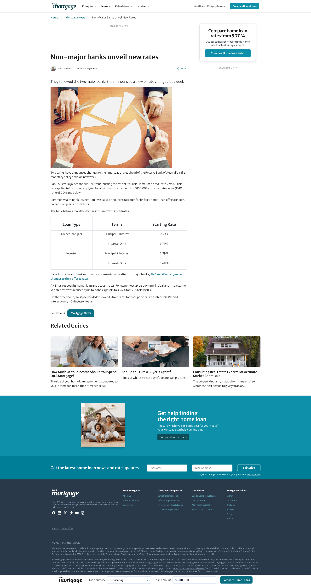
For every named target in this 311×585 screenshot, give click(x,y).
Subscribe (249, 467)
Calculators (122, 6)
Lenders (141, 6)
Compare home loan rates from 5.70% (227, 33)
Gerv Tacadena (64, 68)
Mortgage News (75, 17)
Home (54, 17)
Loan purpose (97, 580)
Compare (87, 6)
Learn (104, 6)
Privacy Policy (253, 474)
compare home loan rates (227, 53)
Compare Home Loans (245, 6)
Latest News (199, 6)
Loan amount (163, 580)
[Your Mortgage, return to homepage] (64, 6)
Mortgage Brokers (216, 6)
